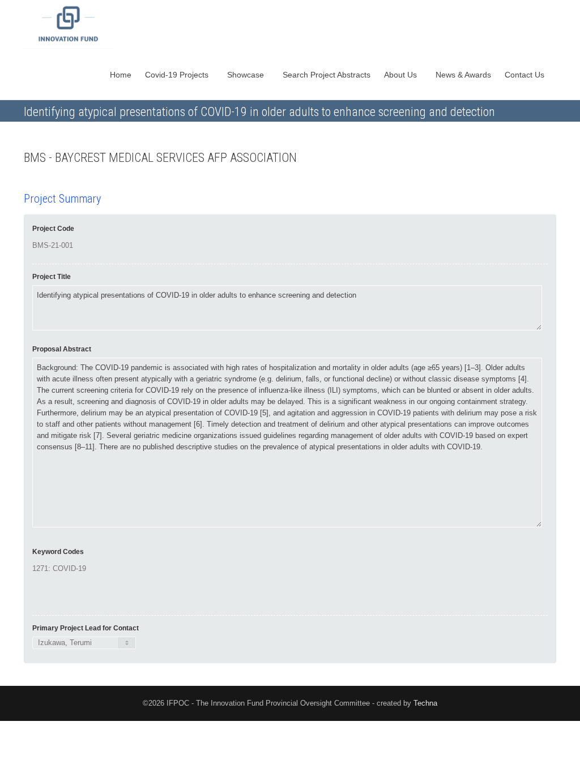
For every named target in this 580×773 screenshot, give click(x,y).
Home (120, 74)
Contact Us (526, 74)
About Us (401, 74)
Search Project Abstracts (326, 74)
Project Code (53, 229)
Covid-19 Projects (178, 74)
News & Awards (463, 74)
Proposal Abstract (61, 349)
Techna (425, 703)
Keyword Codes (58, 552)
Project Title (51, 277)
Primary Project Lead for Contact (85, 628)
